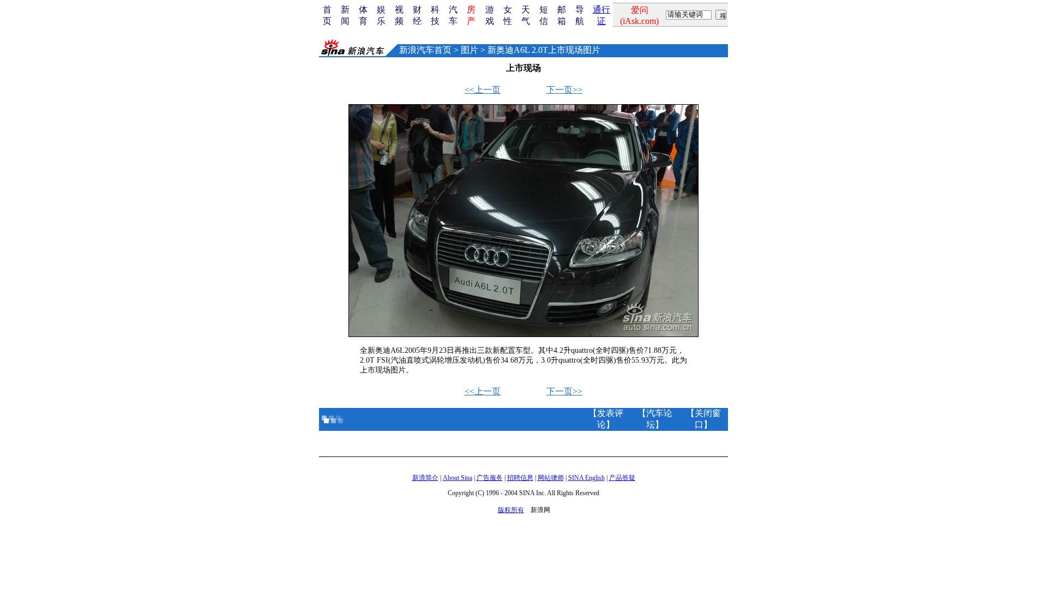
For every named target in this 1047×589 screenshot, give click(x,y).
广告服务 (490, 478)
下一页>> (564, 89)
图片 (469, 50)
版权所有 (511, 510)
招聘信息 (520, 478)
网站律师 (551, 478)
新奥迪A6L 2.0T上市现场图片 (544, 50)
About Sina (457, 478)
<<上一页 (483, 89)
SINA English (586, 478)
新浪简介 (425, 478)
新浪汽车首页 (425, 50)
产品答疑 (622, 478)
